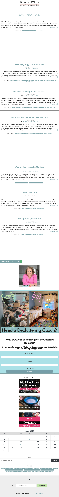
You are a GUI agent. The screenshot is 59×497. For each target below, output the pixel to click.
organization (28, 470)
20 (29, 445)
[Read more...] (54, 27)
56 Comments (34, 222)
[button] (42, 485)
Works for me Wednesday (47, 80)
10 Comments (34, 171)
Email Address (29, 353)
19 (21, 445)
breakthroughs (16, 107)
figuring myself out (46, 468)
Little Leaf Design (37, 493)
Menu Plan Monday (27, 107)
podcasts (44, 470)
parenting (36, 470)
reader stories (21, 471)
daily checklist (18, 468)
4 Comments (34, 95)
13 (29, 442)
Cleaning (10, 468)
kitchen (55, 468)
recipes (37, 80)
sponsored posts (37, 471)
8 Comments (34, 121)
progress (50, 470)
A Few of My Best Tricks (29, 15)
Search (29, 457)
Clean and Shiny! (29, 192)
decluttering (28, 468)
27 (29, 447)
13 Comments (34, 68)
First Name (29, 361)
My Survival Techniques (29, 30)
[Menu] (29, 479)
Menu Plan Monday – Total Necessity (29, 91)
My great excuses (15, 80)
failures (36, 468)
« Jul (29, 453)
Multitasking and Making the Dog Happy (29, 117)
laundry (7, 470)
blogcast (4, 468)
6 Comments (34, 19)
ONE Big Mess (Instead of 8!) (29, 218)
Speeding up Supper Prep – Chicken (29, 64)
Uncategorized (48, 471)
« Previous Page (5, 261)
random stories (10, 471)
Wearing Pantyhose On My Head (29, 167)
